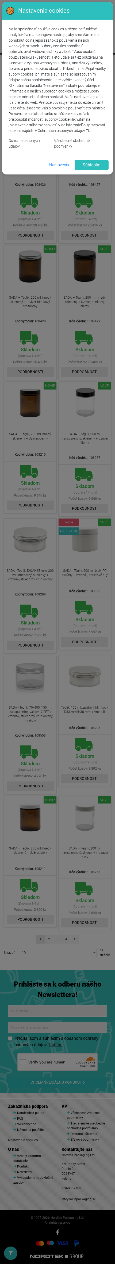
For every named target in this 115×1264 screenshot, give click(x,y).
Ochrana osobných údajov (24, 143)
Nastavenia (59, 164)
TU (88, 130)
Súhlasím (92, 164)
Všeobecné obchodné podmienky (72, 143)
